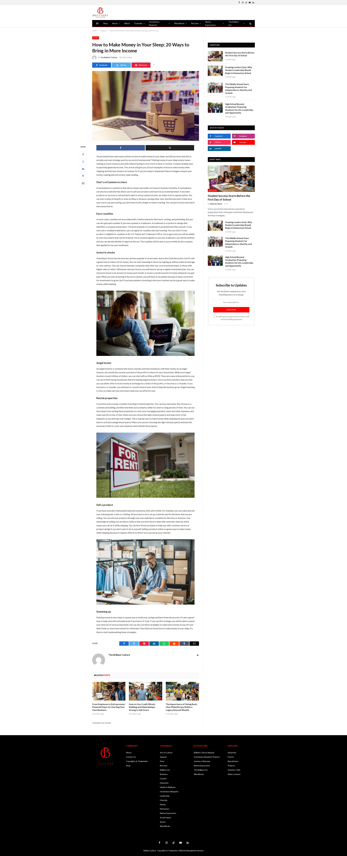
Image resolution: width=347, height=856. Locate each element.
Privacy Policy (228, 319)
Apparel (163, 757)
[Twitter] (83, 162)
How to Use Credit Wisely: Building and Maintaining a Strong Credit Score (142, 707)
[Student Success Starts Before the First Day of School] (215, 56)
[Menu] (97, 23)
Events (231, 757)
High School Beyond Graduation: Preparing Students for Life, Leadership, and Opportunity (239, 108)
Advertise (232, 752)
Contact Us (131, 757)
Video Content (234, 774)
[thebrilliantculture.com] (100, 12)
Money (95, 38)
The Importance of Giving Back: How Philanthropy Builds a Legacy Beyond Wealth (181, 707)
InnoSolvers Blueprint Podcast (207, 757)
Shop (105, 23)
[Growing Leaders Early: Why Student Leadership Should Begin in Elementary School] (215, 71)
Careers (163, 778)
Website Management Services (191, 851)
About (115, 23)
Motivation (164, 809)
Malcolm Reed (216, 204)
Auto (162, 761)
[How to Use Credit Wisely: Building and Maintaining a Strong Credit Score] (145, 691)
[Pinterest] (83, 176)
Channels (138, 23)
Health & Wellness (168, 787)
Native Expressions (210, 23)
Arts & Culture (166, 752)
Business (164, 774)
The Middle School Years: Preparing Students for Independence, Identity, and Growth (238, 88)
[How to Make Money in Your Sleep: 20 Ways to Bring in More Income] (145, 106)
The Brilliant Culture (108, 57)
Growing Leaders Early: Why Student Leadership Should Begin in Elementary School (238, 70)
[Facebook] (83, 154)
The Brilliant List (233, 23)
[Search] (250, 23)
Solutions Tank (234, 770)
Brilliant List (165, 770)
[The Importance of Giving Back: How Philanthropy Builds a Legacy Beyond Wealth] (182, 691)
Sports (163, 822)
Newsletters (233, 761)
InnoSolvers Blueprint (154, 23)
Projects (231, 765)
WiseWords (179, 23)
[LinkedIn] (83, 169)
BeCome (195, 23)
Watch (127, 23)
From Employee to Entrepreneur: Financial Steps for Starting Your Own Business (108, 707)
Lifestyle (163, 800)
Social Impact (165, 817)
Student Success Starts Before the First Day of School (239, 54)
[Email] (83, 183)
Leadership (164, 796)
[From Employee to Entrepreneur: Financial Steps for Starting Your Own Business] (108, 691)
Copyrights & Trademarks (137, 761)
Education (212, 190)
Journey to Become (202, 761)
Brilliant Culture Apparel (204, 752)
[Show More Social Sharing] (154, 65)
